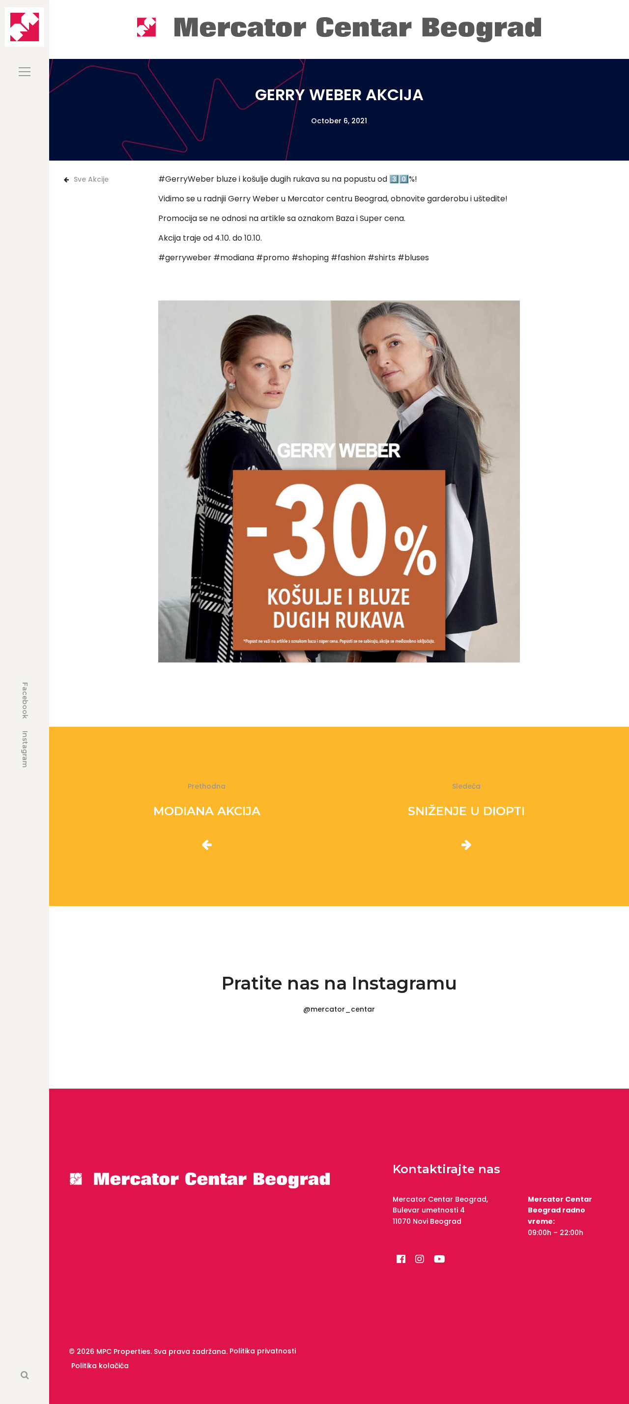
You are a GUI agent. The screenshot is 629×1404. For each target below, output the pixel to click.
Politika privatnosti (262, 1351)
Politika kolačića (100, 1366)
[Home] (339, 28)
